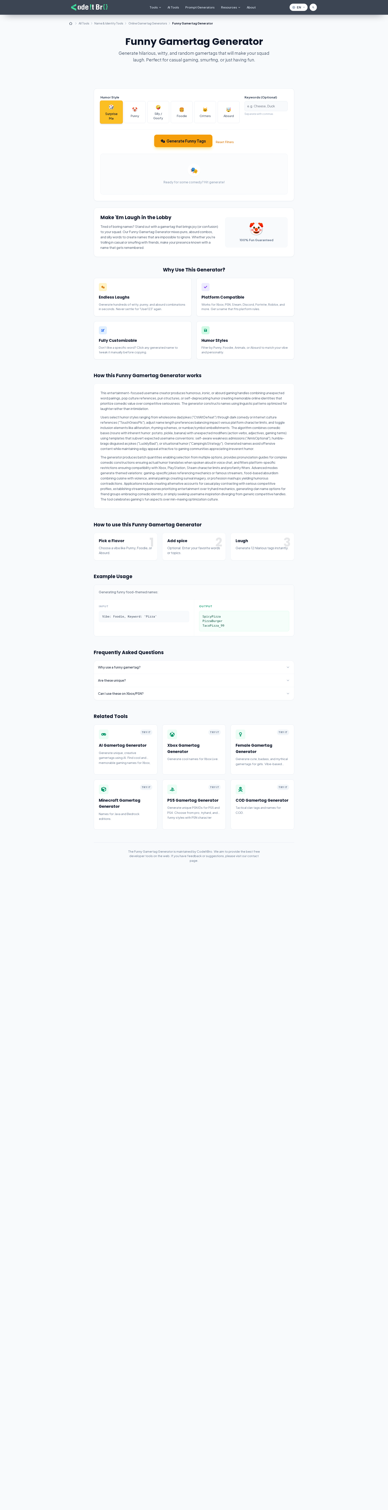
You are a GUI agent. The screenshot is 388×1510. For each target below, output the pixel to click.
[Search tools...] (313, 7)
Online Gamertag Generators (148, 23)
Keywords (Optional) (261, 97)
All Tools (84, 23)
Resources (229, 7)
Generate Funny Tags (186, 140)
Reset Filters (225, 142)
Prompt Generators (199, 7)
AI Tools (173, 7)
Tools (154, 7)
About (251, 7)
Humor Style (109, 97)
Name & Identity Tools (108, 23)
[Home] (71, 23)
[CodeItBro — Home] (89, 7)
